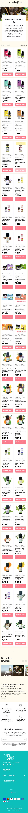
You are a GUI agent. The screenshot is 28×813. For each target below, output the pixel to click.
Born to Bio (11, 806)
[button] (3, 2)
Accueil (3, 6)
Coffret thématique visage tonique (7, 310)
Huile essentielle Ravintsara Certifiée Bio (20, 521)
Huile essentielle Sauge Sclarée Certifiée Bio (6, 221)
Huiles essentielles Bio (11, 6)
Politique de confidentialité (14, 810)
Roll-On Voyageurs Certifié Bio (7, 67)
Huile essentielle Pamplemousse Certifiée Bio (19, 192)
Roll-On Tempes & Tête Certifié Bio (20, 98)
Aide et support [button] (9, 775)
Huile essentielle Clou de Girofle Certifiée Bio (6, 249)
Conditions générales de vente (14, 808)
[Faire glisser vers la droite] (26, 661)
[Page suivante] (18, 651)
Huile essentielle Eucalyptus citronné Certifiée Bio (7, 492)
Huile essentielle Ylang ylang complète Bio (19, 579)
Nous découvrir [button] (9, 781)
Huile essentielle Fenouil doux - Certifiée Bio (6, 463)
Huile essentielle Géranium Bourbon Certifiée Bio (20, 249)
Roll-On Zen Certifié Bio (20, 67)
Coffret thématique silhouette (20, 340)
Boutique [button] (6, 770)
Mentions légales (19, 806)
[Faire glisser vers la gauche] (23, 661)
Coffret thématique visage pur (20, 280)
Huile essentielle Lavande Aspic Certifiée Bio (6, 192)
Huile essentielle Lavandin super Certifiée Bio (6, 607)
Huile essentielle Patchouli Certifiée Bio (7, 521)
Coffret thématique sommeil (7, 280)
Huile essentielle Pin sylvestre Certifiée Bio (7, 636)
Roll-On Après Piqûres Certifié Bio (20, 129)
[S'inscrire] (24, 740)
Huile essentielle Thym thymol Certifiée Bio (19, 607)
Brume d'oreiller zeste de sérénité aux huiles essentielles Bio (6, 162)
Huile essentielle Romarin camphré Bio (19, 463)
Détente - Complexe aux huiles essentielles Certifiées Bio (7, 402)
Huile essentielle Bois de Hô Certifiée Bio (20, 221)
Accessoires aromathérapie (19, 673)
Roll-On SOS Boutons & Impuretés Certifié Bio (6, 129)
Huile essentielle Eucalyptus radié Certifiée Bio (19, 550)
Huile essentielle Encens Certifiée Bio (7, 549)
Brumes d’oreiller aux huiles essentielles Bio (7, 673)
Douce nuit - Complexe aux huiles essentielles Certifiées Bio (20, 402)
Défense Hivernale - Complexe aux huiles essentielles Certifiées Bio (7, 370)
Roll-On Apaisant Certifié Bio (6, 98)
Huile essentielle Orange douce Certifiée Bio (6, 579)
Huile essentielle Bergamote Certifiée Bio (20, 492)
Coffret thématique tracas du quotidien (20, 310)
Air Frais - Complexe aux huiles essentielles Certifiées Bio (20, 434)
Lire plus (4, 699)
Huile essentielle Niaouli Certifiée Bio (20, 636)
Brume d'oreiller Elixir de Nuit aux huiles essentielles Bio (20, 161)
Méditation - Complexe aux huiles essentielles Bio (7, 434)
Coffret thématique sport (7, 340)
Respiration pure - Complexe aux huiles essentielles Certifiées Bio (20, 370)
